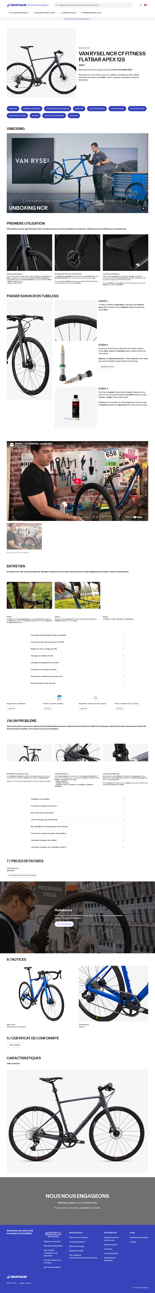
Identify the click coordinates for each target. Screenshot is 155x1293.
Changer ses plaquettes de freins (45, 663)
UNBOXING (13, 108)
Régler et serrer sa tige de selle (44, 649)
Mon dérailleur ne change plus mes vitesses (49, 826)
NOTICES (35, 115)
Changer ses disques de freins (44, 669)
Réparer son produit (52, 1241)
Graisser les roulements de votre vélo (47, 676)
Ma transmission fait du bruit (43, 683)
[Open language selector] (145, 5)
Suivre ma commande (78, 1237)
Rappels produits (76, 1251)
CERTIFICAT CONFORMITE (54, 115)
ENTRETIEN (79, 108)
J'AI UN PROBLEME (117, 108)
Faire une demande (64, 924)
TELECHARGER (14, 1045)
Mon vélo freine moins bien (42, 813)
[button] (24, 538)
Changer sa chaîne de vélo (42, 656)
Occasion (108, 1249)
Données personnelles (139, 1237)
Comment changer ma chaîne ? (44, 840)
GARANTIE (74, 115)
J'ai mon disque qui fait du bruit (44, 820)
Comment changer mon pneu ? (44, 806)
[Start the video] (143, 208)
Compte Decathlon (77, 1242)
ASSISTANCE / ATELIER (17, 115)
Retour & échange (76, 1246)
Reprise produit (110, 1245)
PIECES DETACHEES (137, 108)
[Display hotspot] (110, 1085)
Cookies (133, 1242)
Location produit (111, 1253)
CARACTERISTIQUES (97, 108)
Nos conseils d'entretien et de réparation (51, 1253)
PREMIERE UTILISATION (31, 108)
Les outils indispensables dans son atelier (48, 635)
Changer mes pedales (40, 799)
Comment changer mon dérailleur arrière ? (49, 847)
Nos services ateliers (52, 1267)
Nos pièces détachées (53, 1246)
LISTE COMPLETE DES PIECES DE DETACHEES (22, 875)
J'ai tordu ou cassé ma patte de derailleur (48, 833)
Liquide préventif (107, 366)
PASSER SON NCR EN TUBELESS (57, 108)
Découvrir (12, 708)
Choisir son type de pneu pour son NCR (47, 642)
